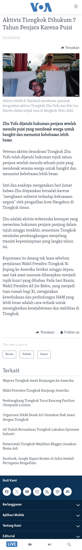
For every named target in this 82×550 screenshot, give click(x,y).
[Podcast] (57, 491)
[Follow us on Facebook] (7, 491)
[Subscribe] (67, 491)
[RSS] (47, 491)
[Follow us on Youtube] (27, 491)
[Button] (70, 48)
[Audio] (49, 544)
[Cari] (69, 544)
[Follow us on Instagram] (37, 491)
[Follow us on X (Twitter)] (17, 491)
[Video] (30, 544)
